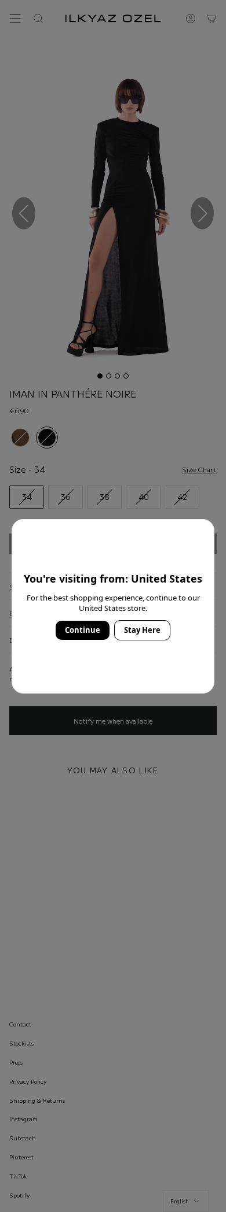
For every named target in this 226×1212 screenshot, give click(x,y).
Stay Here (142, 630)
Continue (82, 630)
